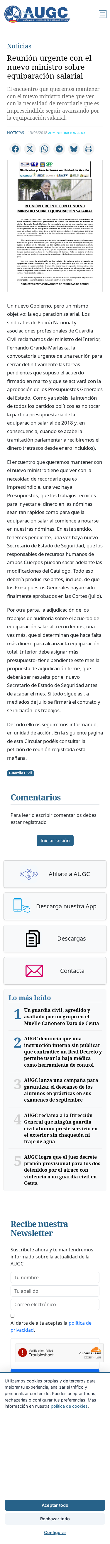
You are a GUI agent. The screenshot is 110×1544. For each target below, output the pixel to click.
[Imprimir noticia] (88, 149)
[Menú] (102, 14)
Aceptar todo (55, 1505)
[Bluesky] (74, 149)
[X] (30, 149)
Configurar (55, 1532)
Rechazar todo (55, 1518)
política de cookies (69, 1406)
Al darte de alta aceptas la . (51, 1326)
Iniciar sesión (55, 840)
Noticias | (17, 132)
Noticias (19, 46)
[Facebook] (15, 149)
